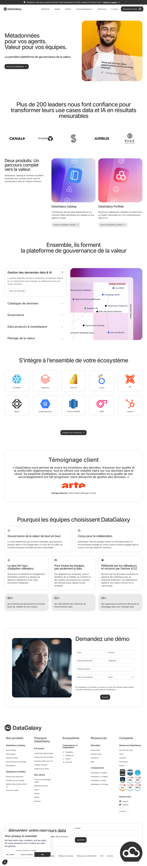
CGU (101, 856)
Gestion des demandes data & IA (29, 272)
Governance (15, 315)
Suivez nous (125, 797)
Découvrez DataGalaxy (130, 745)
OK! (42, 854)
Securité (110, 856)
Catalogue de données (22, 303)
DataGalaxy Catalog (15, 745)
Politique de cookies (65, 856)
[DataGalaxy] (13, 9)
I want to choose (26, 854)
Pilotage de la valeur (21, 338)
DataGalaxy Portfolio (15, 772)
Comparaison (97, 768)
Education (95, 745)
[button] (5, 862)
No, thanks (10, 854)
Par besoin (39, 748)
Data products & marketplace (27, 326)
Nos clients (39, 775)
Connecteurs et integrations (70, 746)
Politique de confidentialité (86, 856)
